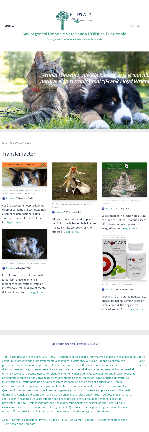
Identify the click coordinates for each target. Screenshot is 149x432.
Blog (12, 143)
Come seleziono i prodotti (19, 424)
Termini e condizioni (24, 419)
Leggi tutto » (14, 222)
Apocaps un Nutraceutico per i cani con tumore (120, 284)
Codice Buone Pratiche (142, 361)
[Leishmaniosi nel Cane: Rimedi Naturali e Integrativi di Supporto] (124, 179)
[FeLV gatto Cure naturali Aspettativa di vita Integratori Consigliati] (74, 181)
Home (5, 143)
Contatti (89, 419)
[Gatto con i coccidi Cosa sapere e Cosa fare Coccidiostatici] (24, 244)
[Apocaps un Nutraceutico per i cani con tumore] (124, 257)
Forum (136, 25)
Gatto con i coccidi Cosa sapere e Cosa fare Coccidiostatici (24, 263)
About (5, 419)
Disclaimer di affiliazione (112, 419)
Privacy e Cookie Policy (53, 419)
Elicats (9, 198)
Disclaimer (76, 419)
